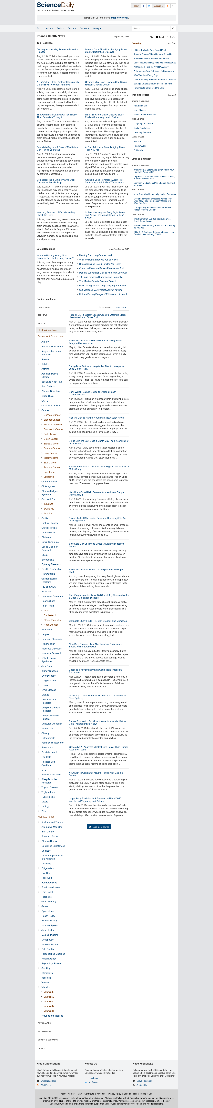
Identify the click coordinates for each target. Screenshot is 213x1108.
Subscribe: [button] (158, 5)
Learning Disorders (142, 132)
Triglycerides (48, 792)
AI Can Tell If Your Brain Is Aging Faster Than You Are (105, 148)
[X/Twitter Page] (149, 5)
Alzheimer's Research (52, 346)
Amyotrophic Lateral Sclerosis (51, 353)
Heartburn (46, 629)
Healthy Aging (140, 145)
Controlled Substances (53, 846)
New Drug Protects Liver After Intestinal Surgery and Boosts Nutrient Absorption (95, 645)
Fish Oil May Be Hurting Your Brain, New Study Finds (96, 417)
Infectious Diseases (51, 648)
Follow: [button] (136, 5)
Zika (43, 811)
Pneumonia (47, 747)
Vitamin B (49, 1011)
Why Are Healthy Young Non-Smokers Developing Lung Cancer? (55, 257)
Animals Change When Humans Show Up (153, 54)
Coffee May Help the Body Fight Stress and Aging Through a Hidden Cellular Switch (105, 215)
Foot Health (47, 892)
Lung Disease (48, 680)
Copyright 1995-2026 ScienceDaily (54, 1097)
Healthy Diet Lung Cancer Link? (95, 255)
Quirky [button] (96, 28)
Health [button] (48, 28)
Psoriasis (46, 757)
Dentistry (46, 850)
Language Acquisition (143, 123)
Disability (46, 863)
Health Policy (48, 915)
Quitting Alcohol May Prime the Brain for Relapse (57, 51)
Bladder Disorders (50, 391)
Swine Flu (49, 508)
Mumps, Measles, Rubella (50, 717)
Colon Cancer (51, 438)
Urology (45, 806)
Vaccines (46, 977)
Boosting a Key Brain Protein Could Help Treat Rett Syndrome (95, 671)
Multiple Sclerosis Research (50, 709)
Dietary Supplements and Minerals (52, 857)
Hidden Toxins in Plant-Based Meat (150, 50)
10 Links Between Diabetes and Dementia (101, 277)
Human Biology (49, 920)
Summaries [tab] (105, 307)
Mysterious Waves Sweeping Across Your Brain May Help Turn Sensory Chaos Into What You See (153, 201)
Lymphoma (49, 472)
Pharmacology (48, 958)
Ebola (44, 554)
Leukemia (49, 476)
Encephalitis (47, 559)
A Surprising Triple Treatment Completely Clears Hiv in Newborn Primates (58, 83)
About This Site (68, 1093)
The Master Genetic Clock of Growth (97, 281)
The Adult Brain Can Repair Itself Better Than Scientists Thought (57, 116)
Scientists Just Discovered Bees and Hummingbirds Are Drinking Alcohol (97, 519)
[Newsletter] (173, 5)
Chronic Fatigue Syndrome (49, 492)
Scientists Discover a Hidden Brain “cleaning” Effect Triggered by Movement (95, 342)
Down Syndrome (50, 542)
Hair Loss (46, 591)
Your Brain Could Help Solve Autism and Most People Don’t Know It (96, 493)
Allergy (45, 341)
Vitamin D (49, 1006)
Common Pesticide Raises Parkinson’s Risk (102, 268)
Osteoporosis (48, 738)
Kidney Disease (49, 671)
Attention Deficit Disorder (49, 375)
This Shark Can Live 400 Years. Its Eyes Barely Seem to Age (152, 219)
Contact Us (141, 1085)
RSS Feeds (46, 1085)
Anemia (45, 359)
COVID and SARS (50, 405)
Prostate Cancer (52, 467)
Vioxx (47, 610)
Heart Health (47, 605)
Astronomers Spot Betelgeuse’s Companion (154, 71)
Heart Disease (51, 624)
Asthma (45, 368)
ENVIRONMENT (44, 1031)
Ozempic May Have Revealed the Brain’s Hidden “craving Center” (152, 208)
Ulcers (44, 801)
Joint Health (47, 930)
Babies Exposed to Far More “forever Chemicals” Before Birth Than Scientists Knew (97, 723)
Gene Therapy (48, 901)
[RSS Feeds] (168, 5)
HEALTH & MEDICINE (140, 101)
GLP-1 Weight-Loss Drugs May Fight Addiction (103, 285)
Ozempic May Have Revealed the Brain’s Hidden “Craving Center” (106, 83)
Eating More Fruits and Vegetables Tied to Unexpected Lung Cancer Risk (97, 367)
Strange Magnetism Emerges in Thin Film (153, 83)
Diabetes (46, 537)
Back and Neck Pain (51, 381)
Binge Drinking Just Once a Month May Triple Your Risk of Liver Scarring (98, 442)
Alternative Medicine (51, 827)
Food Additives (49, 882)
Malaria (45, 694)
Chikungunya (48, 486)
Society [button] (83, 28)
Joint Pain (46, 666)
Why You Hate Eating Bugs (146, 75)
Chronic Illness (49, 841)
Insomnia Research (51, 653)
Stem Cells (47, 973)
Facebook (93, 1077)
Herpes (45, 634)
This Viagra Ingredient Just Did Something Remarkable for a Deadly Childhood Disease (99, 596)
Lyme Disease (48, 689)
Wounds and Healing (52, 1015)
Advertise (101, 1093)
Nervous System (49, 944)
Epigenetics (47, 868)
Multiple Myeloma (53, 424)
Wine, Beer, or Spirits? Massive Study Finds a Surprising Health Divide (104, 116)
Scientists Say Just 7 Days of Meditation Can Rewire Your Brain (57, 148)
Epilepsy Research (51, 564)
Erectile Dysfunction (51, 569)
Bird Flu (48, 513)
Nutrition (137, 141)
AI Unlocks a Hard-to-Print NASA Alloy (151, 66)
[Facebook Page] (143, 5)
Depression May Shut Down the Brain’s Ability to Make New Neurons (154, 177)
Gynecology (47, 911)
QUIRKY (41, 1048)
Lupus (44, 685)
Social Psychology (142, 127)
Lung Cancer (50, 453)
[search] (173, 28)
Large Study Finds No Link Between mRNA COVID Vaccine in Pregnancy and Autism (95, 800)
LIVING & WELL (138, 136)
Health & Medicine (47, 330)
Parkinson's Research (52, 742)
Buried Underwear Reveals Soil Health (151, 58)
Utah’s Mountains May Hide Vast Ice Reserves (155, 62)
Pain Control (47, 949)
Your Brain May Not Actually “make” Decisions (155, 194)
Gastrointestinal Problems (49, 580)
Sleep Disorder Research (49, 781)
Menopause (47, 939)
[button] (150, 37)
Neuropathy (47, 728)
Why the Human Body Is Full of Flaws (98, 259)
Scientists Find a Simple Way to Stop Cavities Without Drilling (56, 181)
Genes (44, 906)
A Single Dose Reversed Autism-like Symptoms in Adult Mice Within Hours (104, 181)
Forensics (46, 896)
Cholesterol (50, 615)
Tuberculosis (48, 796)
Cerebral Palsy (49, 481)
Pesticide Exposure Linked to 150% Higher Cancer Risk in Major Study (99, 468)
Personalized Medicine (53, 953)
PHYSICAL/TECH (45, 1023)
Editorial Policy (130, 1093)
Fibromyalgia (48, 573)
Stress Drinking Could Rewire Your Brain (100, 264)
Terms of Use (146, 1093)
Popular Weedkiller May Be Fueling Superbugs (103, 272)
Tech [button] (59, 28)
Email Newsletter (48, 1080)
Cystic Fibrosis (49, 527)
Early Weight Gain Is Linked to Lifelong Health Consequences (92, 393)
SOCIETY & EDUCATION (48, 1039)
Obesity (45, 733)
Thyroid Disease (49, 787)
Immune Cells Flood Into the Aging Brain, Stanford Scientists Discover (106, 51)
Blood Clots (47, 396)
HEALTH (41, 323)
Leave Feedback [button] (144, 1080)
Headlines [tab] (121, 307)
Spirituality (138, 150)
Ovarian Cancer (52, 448)
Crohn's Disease (50, 523)
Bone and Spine (49, 836)
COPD (44, 400)
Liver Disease (48, 675)
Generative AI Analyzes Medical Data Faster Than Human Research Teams (98, 748)
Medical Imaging (49, 934)
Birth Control (47, 831)
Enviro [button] (71, 28)
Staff (80, 1093)
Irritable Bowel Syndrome (48, 659)
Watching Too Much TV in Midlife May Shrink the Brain (56, 214)
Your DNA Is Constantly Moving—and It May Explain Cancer (96, 774)
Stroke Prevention (53, 620)
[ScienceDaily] (55, 5)
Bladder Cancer (52, 419)
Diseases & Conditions (50, 336)
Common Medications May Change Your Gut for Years (154, 183)
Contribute (89, 1093)
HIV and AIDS (48, 586)
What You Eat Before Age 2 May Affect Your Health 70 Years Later (154, 170)
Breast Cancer (51, 443)
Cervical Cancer (52, 415)
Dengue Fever (48, 532)
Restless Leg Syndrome (48, 763)
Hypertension (48, 643)
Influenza (48, 503)
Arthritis (45, 364)
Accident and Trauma (52, 822)
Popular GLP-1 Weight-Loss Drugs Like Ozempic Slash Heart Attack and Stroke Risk (97, 316)
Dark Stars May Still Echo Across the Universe (155, 79)
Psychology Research (52, 963)
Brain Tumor (50, 434)
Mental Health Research (48, 701)
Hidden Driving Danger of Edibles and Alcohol (103, 294)
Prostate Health (49, 752)
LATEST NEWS (44, 307)
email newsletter (119, 17)
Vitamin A (49, 996)
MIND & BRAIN (138, 119)
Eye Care (46, 873)
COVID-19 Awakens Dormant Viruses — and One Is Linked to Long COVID (154, 233)
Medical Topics (46, 816)
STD (43, 769)
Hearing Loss (48, 601)
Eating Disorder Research (49, 548)
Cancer (45, 410)
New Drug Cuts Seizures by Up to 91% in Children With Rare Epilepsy (97, 697)
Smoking (46, 968)
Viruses (45, 982)
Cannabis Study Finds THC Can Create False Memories (98, 621)
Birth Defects (48, 386)
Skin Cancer (50, 462)
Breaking (137, 43)
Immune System (49, 925)
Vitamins (45, 987)
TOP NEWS (42, 315)
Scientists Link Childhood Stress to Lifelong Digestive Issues (96, 545)
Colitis (44, 518)
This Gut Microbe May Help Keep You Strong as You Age (154, 226)
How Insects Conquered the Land (149, 87)
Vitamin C (49, 1001)
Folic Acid (46, 877)
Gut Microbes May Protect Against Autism (100, 289)
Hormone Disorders (51, 639)
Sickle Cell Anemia (51, 774)
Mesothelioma (51, 457)
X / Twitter (93, 1082)
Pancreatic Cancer (53, 429)
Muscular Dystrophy (51, 723)
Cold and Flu (48, 499)
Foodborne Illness (50, 887)
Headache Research (52, 596)
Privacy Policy (114, 1093)
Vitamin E (49, 992)
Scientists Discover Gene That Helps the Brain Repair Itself (96, 571)
